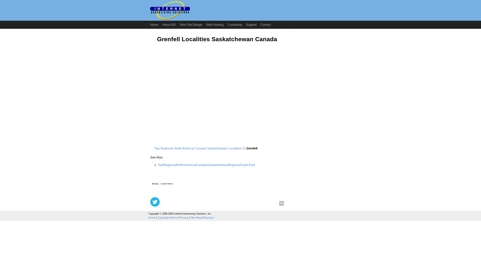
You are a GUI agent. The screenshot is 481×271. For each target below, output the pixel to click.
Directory (208, 217)
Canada (200, 148)
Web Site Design (191, 24)
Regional (167, 148)
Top (156, 148)
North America (183, 148)
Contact (265, 24)
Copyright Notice (168, 217)
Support (251, 24)
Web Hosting (215, 24)
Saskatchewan (217, 148)
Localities (234, 148)
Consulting (235, 24)
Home (154, 24)
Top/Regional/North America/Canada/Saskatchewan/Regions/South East (206, 165)
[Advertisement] (181, 82)
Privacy (184, 217)
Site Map (196, 217)
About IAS (169, 24)
